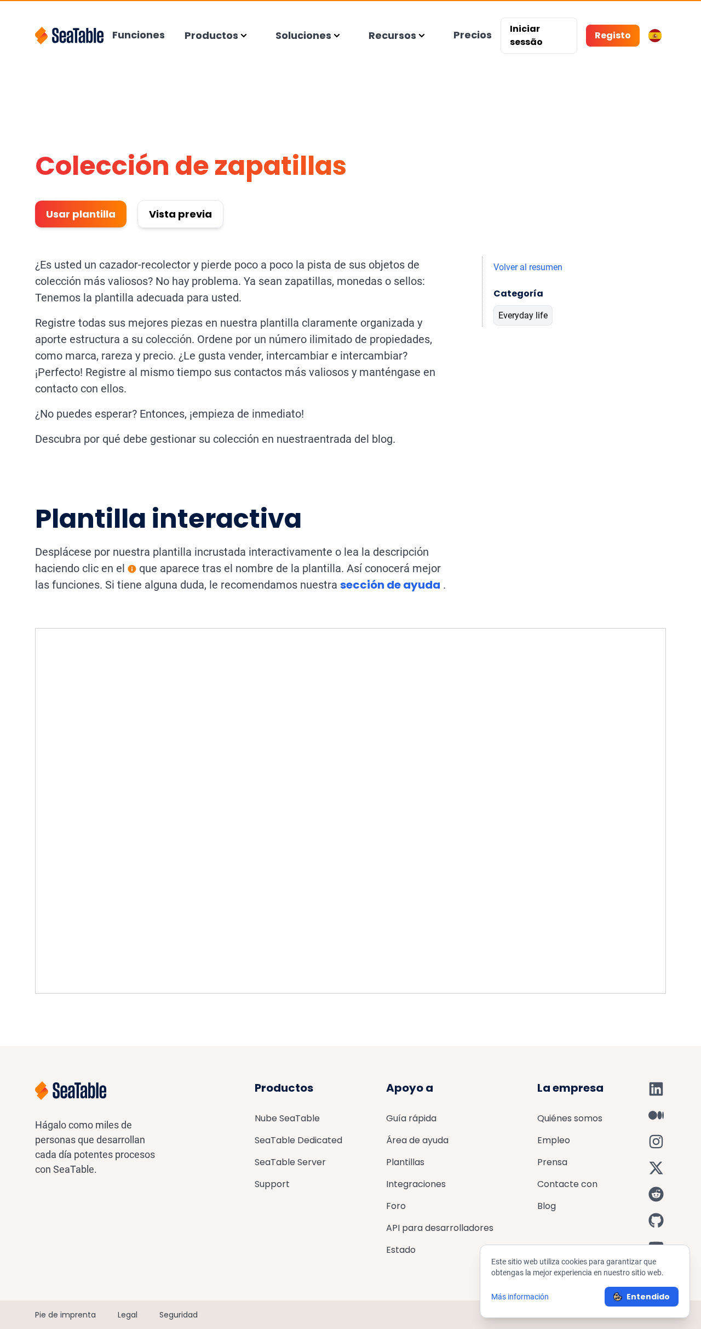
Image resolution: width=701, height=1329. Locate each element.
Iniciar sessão (526, 35)
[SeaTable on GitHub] (656, 1220)
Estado (401, 1250)
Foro (396, 1206)
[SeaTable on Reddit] (656, 1194)
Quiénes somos (569, 1118)
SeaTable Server (290, 1162)
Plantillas (405, 1162)
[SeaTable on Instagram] (656, 1141)
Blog (546, 1206)
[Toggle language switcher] (655, 36)
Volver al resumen (527, 267)
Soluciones (303, 35)
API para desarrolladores (439, 1228)
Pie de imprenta (65, 1314)
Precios (472, 35)
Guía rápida (411, 1118)
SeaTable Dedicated (298, 1140)
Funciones (138, 35)
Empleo (553, 1140)
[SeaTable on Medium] (656, 1115)
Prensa (552, 1162)
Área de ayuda (417, 1140)
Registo (613, 35)
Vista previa (180, 214)
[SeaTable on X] (656, 1168)
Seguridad (178, 1314)
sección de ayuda (390, 584)
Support (272, 1184)
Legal (127, 1314)
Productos (211, 35)
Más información (520, 1296)
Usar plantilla (81, 214)
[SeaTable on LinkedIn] (656, 1089)
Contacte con (567, 1184)
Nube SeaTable (287, 1118)
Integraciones (416, 1184)
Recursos (392, 35)
